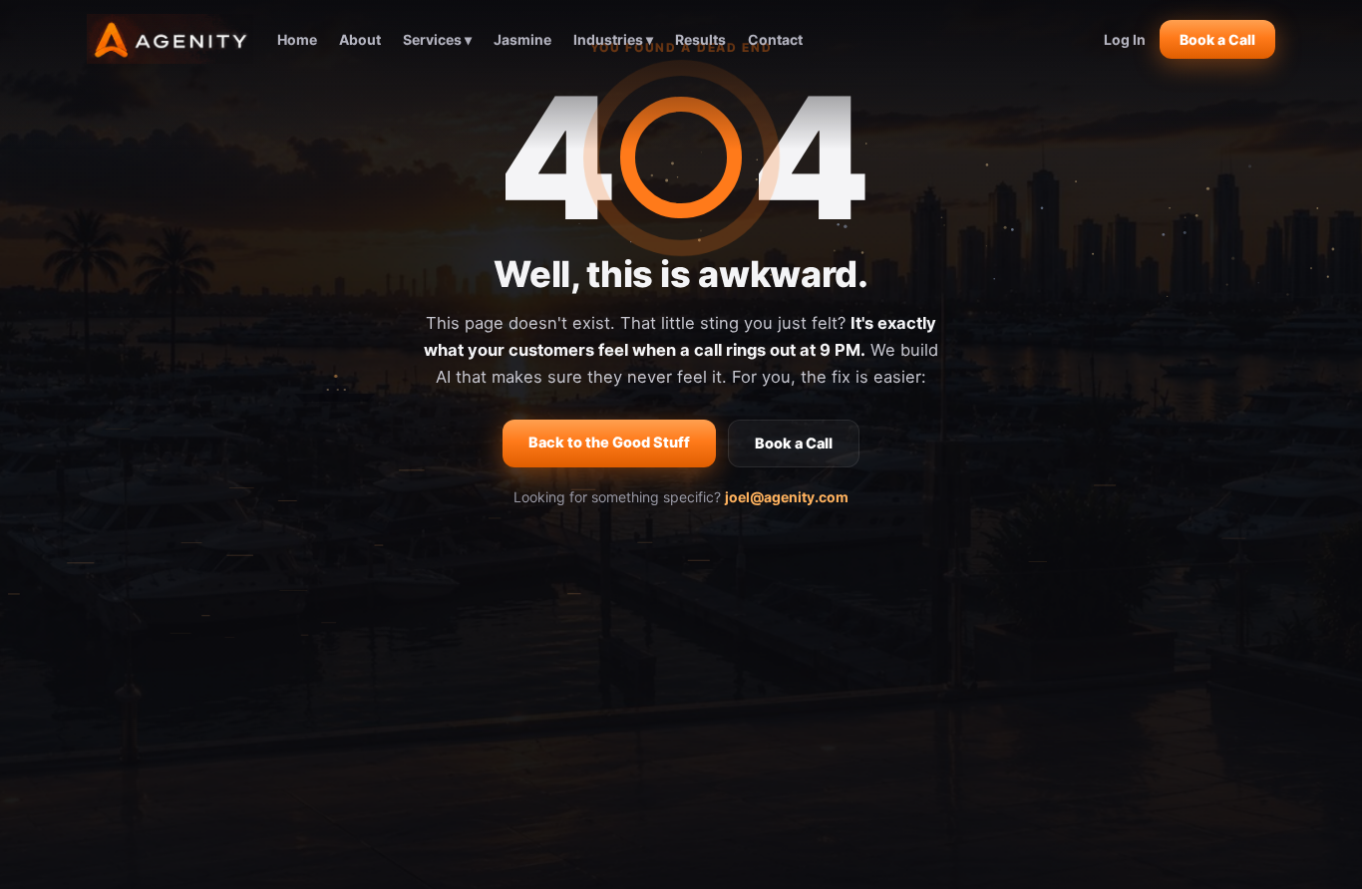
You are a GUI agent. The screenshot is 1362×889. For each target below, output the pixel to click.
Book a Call (1217, 39)
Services (738, 665)
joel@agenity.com (787, 496)
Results (700, 39)
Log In (1125, 39)
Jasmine (522, 39)
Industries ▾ (613, 39)
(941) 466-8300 (1003, 638)
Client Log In (1003, 692)
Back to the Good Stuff (609, 442)
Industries (738, 692)
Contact (775, 39)
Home (297, 39)
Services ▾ (437, 39)
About (360, 39)
